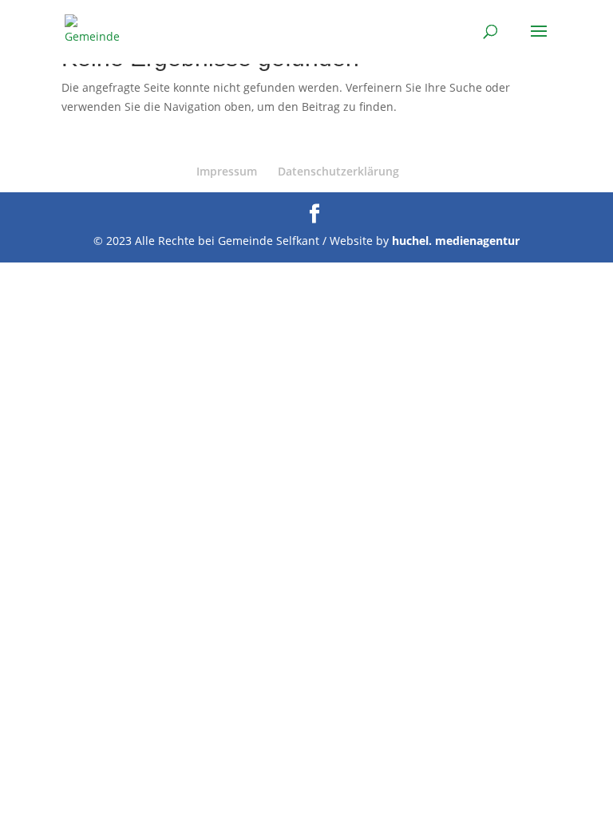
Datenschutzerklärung (338, 171)
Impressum (226, 171)
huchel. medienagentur (456, 240)
